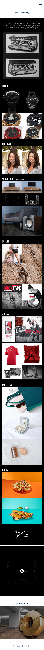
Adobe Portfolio (26, 646)
